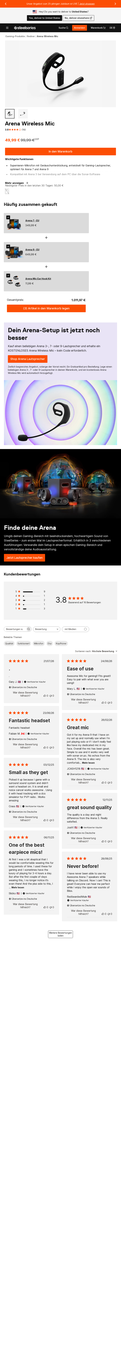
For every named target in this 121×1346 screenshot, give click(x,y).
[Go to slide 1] (9, 113)
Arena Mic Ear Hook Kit (38, 278)
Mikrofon (38, 643)
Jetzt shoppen (87, 3)
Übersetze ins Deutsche (24, 687)
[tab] (63, 27)
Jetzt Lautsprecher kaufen (25, 559)
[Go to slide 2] (23, 113)
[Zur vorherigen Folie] (6, 4)
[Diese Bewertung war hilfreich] (45, 695)
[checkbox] (8, 217)
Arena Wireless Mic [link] (47, 36)
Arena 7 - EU (32, 220)
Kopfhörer (61, 643)
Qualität (9, 643)
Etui (50, 643)
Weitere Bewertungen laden (60, 934)
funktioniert (24, 643)
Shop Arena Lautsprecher (28, 360)
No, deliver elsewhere (77, 18)
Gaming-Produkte (15, 36)
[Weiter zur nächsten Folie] (115, 4)
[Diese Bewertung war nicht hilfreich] (50, 695)
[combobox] (46, 629)
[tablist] (63, 27)
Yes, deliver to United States (44, 18)
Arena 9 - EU (32, 249)
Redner (31, 36)
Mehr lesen (88, 762)
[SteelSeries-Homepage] (24, 27)
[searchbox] (15, 629)
